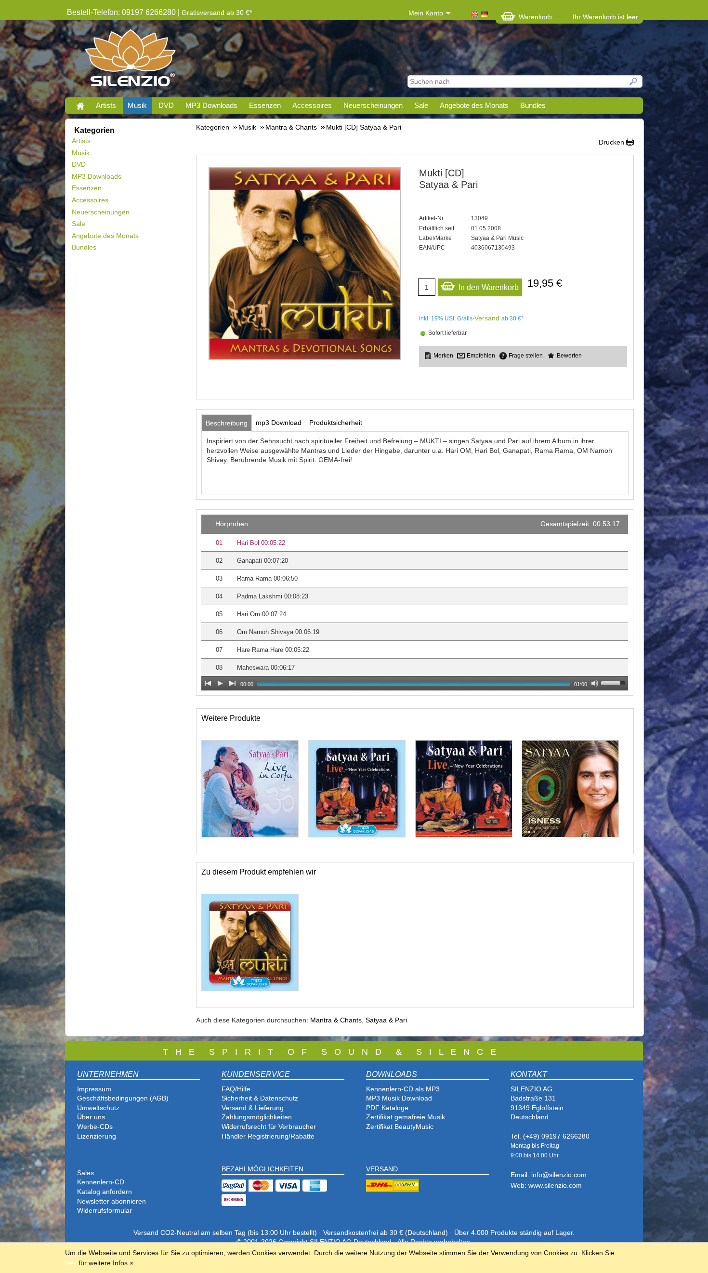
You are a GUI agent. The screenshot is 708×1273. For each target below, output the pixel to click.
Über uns (91, 1117)
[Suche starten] (634, 81)
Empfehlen (481, 355)
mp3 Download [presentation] (279, 422)
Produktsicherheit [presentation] (335, 422)
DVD (166, 105)
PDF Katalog (385, 1108)
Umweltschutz (98, 1108)
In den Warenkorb (489, 287)
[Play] (220, 683)
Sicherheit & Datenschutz (260, 1098)
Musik (137, 105)
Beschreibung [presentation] (227, 423)
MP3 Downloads (211, 105)
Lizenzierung (96, 1136)
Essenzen (265, 105)
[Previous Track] (207, 683)
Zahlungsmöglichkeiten (257, 1117)
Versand (486, 318)
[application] (414, 602)
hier (71, 1263)
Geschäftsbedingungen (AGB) (123, 1098)
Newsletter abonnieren (111, 1201)
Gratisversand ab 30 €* (217, 12)
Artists (106, 105)
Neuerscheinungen (373, 105)
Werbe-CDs (95, 1126)
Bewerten (569, 355)
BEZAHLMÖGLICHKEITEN (262, 1169)
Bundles (533, 105)
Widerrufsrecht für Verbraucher (269, 1126)
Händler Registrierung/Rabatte (268, 1136)
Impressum (94, 1089)
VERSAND (382, 1169)
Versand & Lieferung (253, 1108)
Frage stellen (526, 355)
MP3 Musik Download (399, 1098)
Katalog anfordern (104, 1191)
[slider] (614, 682)
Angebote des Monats (474, 105)
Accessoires (312, 105)
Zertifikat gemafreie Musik (405, 1117)
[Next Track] (232, 683)
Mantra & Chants (336, 1020)
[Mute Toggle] (595, 683)
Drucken (611, 142)
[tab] (226, 423)
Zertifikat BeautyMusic (399, 1126)
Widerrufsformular (104, 1210)
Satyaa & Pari (386, 1020)
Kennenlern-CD (100, 1182)
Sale (421, 105)
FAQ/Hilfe (236, 1089)
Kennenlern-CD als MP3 (403, 1089)
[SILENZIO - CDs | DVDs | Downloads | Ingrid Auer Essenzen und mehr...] (130, 60)
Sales (85, 1173)
